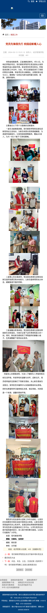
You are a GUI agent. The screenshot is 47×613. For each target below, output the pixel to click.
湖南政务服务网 (17, 580)
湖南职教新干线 (8, 582)
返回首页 (20, 570)
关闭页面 (29, 570)
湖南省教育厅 (32, 580)
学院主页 (42, 1)
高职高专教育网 (8, 585)
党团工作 (14, 34)
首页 (7, 34)
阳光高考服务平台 (25, 585)
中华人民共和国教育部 (10, 587)
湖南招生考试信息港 (26, 582)
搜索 (32, 1)
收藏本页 (36, 549)
